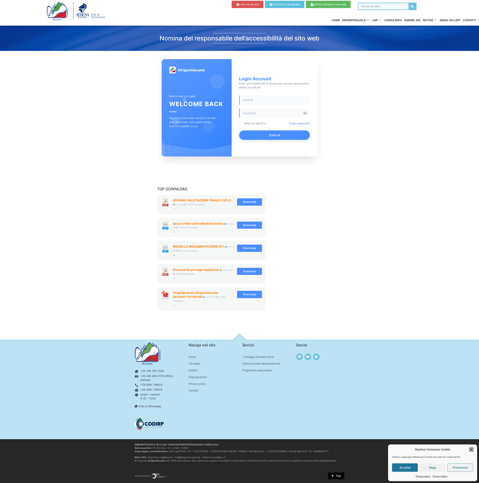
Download (249, 202)
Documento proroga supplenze (196, 270)
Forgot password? (299, 123)
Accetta (405, 467)
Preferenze (460, 467)
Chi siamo (194, 363)
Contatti (469, 20)
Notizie (428, 20)
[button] (471, 449)
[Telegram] (316, 357)
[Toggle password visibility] (305, 113)
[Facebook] (299, 357)
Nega (432, 467)
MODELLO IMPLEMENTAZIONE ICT (198, 246)
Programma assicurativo (257, 370)
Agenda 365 (412, 20)
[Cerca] (412, 6)
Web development (143, 476)
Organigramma (198, 377)
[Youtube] (308, 357)
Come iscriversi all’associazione (261, 363)
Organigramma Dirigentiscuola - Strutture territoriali (196, 294)
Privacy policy (423, 476)
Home (336, 20)
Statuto (193, 370)
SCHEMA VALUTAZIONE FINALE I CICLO (202, 200)
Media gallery (450, 20)
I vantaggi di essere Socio (258, 356)
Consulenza (393, 20)
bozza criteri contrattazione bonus (198, 223)
